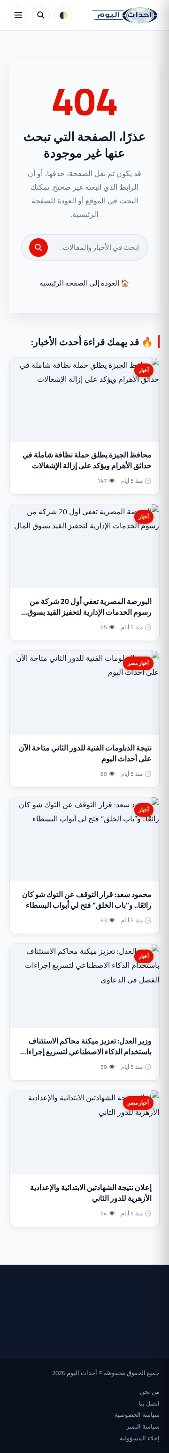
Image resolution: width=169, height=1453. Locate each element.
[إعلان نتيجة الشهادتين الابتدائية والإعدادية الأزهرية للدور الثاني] (84, 1132)
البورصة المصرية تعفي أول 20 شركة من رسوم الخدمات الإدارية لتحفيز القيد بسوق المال (89, 612)
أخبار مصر (138, 663)
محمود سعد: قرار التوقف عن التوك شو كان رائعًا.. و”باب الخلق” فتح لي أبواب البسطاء (87, 899)
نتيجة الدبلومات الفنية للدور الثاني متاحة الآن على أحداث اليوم (85, 753)
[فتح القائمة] (18, 15)
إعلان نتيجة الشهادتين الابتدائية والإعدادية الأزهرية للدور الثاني (91, 1192)
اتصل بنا (149, 1403)
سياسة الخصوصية (137, 1414)
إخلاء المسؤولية (140, 1438)
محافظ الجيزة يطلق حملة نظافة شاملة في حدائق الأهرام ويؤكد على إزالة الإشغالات (87, 460)
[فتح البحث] (41, 15)
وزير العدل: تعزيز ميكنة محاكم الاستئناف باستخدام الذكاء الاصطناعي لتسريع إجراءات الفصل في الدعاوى (85, 1051)
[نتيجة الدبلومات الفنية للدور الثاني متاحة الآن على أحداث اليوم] (84, 693)
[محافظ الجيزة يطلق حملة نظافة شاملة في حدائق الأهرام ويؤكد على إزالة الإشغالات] (84, 400)
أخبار (144, 370)
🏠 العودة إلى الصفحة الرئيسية (84, 283)
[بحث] (38, 247)
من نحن (150, 1391)
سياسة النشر (143, 1426)
